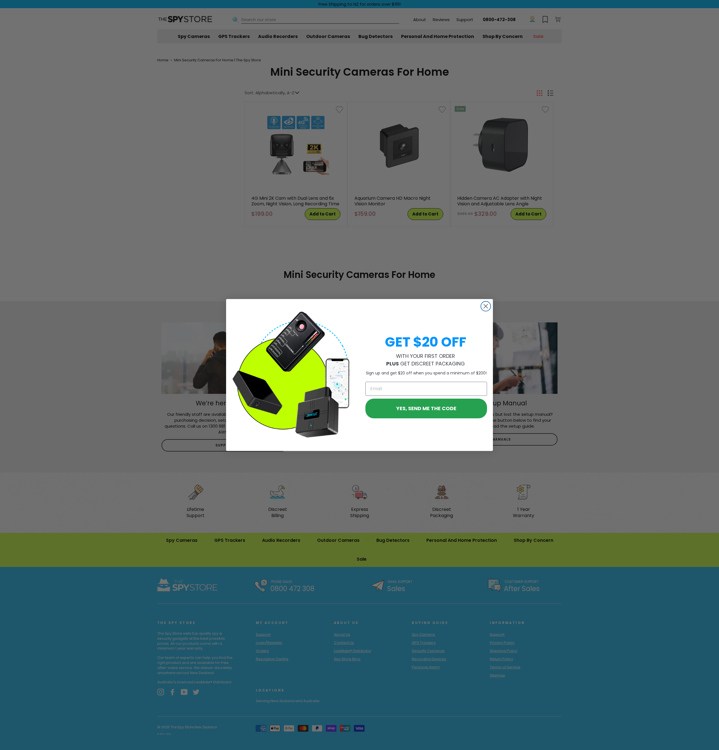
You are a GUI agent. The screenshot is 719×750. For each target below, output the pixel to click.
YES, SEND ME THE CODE (426, 408)
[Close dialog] (486, 306)
